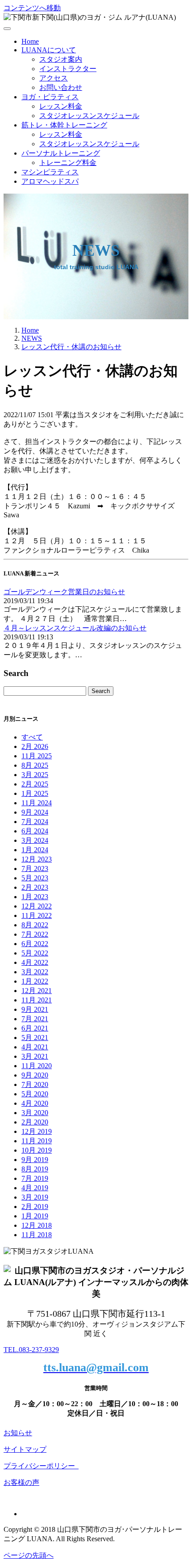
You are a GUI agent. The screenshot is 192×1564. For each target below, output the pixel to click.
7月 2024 (34, 821)
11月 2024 (36, 803)
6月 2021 (34, 1028)
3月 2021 (34, 1056)
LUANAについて (48, 50)
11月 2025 (36, 756)
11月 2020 (36, 1065)
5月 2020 (34, 1094)
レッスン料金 (60, 106)
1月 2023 (34, 896)
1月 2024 (34, 850)
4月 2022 (34, 962)
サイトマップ (25, 1449)
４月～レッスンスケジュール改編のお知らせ (75, 628)
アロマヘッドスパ (50, 181)
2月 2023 (34, 887)
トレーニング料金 (67, 162)
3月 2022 (34, 972)
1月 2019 (34, 1216)
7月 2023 (34, 868)
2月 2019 (34, 1206)
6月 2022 (34, 943)
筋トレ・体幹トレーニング (64, 125)
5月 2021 (34, 1037)
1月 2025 (34, 793)
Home (30, 41)
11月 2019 (36, 1141)
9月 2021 (34, 1009)
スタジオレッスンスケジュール (89, 115)
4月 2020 (34, 1103)
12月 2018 (36, 1225)
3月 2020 (34, 1112)
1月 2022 (34, 981)
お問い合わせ (60, 87)
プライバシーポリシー (41, 1466)
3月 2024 (34, 840)
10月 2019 (36, 1150)
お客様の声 (21, 1482)
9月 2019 (34, 1159)
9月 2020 (34, 1075)
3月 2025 (34, 774)
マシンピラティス (50, 172)
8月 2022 (34, 925)
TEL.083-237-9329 (31, 1349)
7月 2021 (34, 1019)
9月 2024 (34, 812)
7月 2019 (34, 1178)
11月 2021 (36, 1000)
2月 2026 (34, 746)
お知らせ (18, 1433)
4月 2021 (34, 1047)
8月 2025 (34, 765)
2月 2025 (34, 784)
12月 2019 (36, 1131)
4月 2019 (34, 1188)
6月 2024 (34, 831)
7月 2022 (34, 934)
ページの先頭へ (29, 1555)
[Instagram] (24, 1514)
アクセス (53, 78)
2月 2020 (34, 1122)
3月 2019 (34, 1197)
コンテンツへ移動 (32, 8)
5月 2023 (34, 878)
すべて (32, 737)
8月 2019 (34, 1169)
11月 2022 (36, 915)
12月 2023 (36, 859)
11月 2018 (36, 1235)
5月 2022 (34, 953)
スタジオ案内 (60, 59)
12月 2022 (36, 906)
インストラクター (67, 68)
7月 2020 (34, 1084)
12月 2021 (36, 990)
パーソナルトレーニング (60, 153)
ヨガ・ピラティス (50, 97)
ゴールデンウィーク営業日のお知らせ (64, 592)
